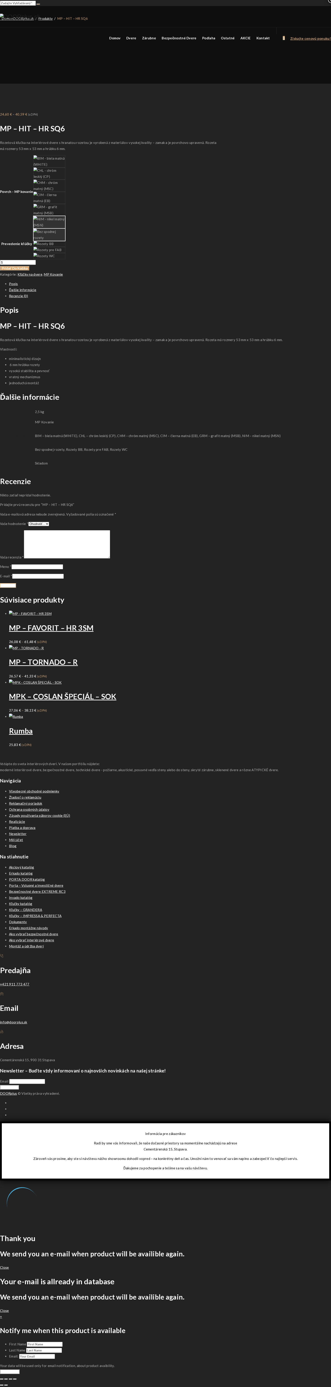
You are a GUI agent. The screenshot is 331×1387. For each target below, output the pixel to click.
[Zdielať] (10, 1379)
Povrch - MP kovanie (16, 192)
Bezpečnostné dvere (179, 38)
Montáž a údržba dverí (26, 946)
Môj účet (16, 840)
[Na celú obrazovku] (6, 1379)
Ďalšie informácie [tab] (22, 290)
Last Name (17, 1350)
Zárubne (149, 38)
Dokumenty (18, 922)
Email (4, 1081)
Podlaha (208, 38)
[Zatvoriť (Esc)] (15, 1379)
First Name (17, 1344)
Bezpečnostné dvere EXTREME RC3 (37, 891)
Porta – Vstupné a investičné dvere (36, 885)
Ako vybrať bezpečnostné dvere (33, 934)
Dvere (131, 38)
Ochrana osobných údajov (29, 809)
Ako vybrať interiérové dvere (31, 940)
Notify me (10, 1372)
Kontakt (263, 38)
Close (4, 1267)
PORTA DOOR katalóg (27, 879)
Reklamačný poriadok (25, 803)
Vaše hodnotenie (14, 524)
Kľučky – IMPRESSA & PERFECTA (35, 916)
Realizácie (17, 822)
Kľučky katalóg (20, 904)
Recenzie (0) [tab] (18, 296)
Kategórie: (8, 274)
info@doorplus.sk (13, 1022)
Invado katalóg (20, 898)
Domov (115, 38)
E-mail (6, 576)
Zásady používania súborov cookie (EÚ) (39, 815)
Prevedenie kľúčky (16, 244)
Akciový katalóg (21, 867)
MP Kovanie (53, 274)
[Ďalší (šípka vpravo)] (6, 1385)
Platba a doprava (22, 828)
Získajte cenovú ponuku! (310, 38)
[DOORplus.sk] (20, 17)
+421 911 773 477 (14, 984)
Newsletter (18, 834)
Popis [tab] (13, 284)
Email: (14, 1356)
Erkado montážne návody (28, 928)
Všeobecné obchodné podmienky (34, 791)
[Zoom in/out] (2, 1379)
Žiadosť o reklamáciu (25, 797)
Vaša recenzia (12, 557)
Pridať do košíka (15, 268)
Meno (5, 567)
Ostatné (228, 38)
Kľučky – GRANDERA (25, 910)
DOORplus (8, 1093)
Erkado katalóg (21, 873)
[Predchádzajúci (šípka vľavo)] (2, 1385)
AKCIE (245, 38)
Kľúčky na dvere (30, 274)
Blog (12, 846)
